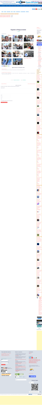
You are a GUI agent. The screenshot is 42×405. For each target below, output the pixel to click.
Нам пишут (16, 13)
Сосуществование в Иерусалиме (6, 72)
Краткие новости (11, 13)
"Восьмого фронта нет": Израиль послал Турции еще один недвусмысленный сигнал (39, 290)
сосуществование (23, 11)
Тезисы (7, 5)
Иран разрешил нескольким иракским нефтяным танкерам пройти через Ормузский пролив (39, 110)
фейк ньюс (27, 11)
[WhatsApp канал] (37, 9)
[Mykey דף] (41, 9)
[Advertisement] (21, 22)
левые (12, 11)
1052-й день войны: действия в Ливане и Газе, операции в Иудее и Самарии (39, 86)
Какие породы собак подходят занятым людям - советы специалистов (39, 231)
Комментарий (3, 87)
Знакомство (3, 5)
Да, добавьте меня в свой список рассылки (6, 100)
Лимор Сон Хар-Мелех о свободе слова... (5, 16)
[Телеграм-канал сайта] (33, 9)
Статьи (12, 5)
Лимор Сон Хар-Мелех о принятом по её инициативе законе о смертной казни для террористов (20, 365)
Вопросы (38, 5)
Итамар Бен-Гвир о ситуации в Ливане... (5, 15)
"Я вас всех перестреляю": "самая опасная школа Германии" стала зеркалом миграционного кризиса (39, 240)
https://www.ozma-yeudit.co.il (33, 362)
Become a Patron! (31, 373)
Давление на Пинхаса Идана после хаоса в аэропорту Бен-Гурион (39, 144)
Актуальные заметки (4, 13)
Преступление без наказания (32, 83)
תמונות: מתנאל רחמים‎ (27, 58)
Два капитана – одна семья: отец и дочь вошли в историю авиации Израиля (39, 248)
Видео (15, 5)
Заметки (21, 5)
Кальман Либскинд (3, 83)
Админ (19, 31)
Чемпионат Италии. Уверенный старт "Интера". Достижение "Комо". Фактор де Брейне (39, 77)
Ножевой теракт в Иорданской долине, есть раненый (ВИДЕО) (39, 224)
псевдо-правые (18, 11)
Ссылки (35, 5)
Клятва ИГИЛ (40, 66)
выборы (5, 11)
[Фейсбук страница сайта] (32, 9)
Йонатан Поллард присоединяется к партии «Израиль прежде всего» (39, 137)
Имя (1, 359)
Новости (18, 5)
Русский (31, 353)
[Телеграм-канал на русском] (34, 9)
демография (8, 11)
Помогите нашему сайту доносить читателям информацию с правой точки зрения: (34, 366)
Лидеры (10, 5)
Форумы (30, 5)
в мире (2, 11)
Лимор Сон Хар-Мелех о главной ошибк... (5, 15)
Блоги (27, 5)
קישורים (32, 5)
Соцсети (24, 5)
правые (14, 11)
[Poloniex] (39, 327)
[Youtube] (36, 9)
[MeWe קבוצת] (39, 9)
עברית (30, 353)
